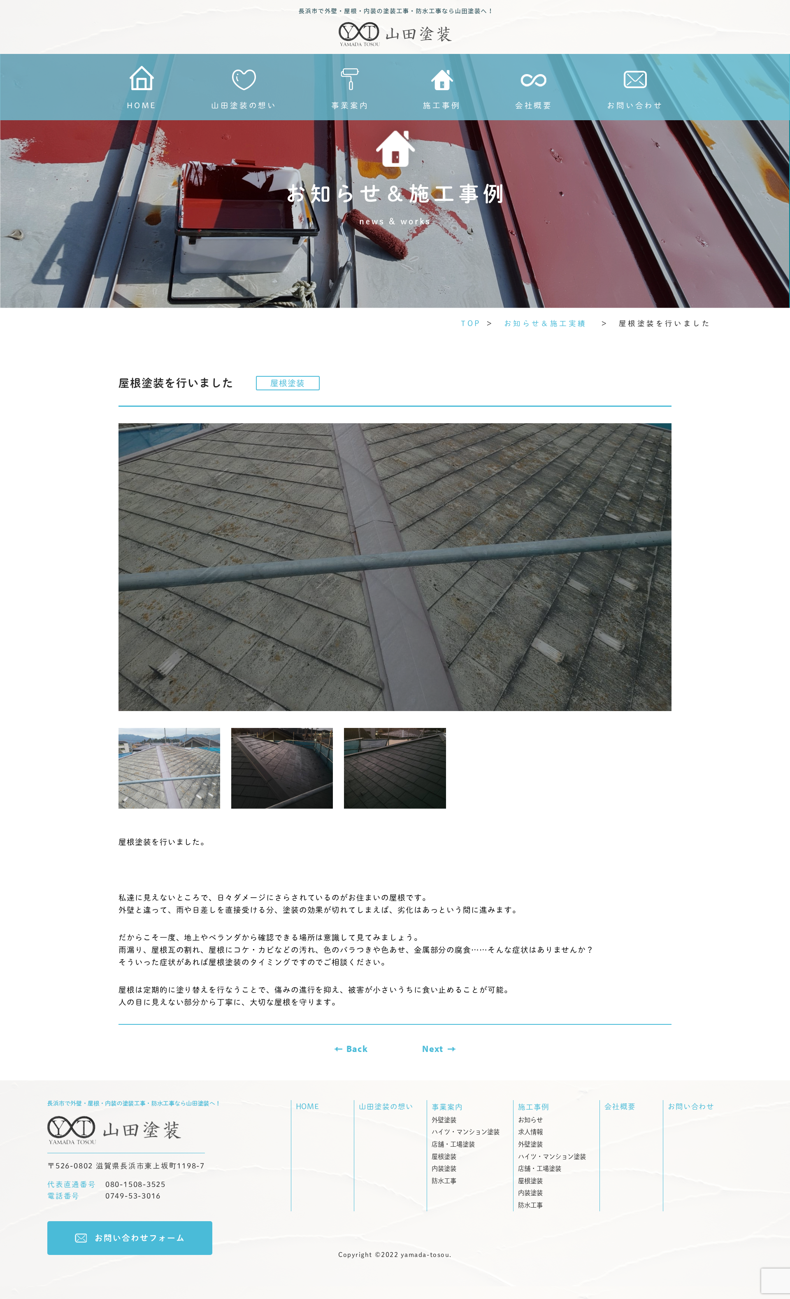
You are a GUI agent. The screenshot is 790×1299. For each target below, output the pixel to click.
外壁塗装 (444, 1120)
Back (357, 1048)
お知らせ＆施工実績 (550, 323)
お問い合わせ (691, 1106)
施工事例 (441, 105)
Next (432, 1048)
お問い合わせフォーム (140, 1238)
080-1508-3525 (106, 1184)
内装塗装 (444, 1168)
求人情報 (530, 1132)
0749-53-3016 (104, 1195)
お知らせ (530, 1120)
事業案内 (350, 105)
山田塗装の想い (244, 105)
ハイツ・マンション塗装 (466, 1132)
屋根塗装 (444, 1156)
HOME (142, 105)
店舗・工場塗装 (453, 1144)
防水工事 (444, 1181)
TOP (471, 323)
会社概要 (620, 1106)
